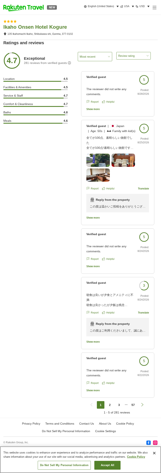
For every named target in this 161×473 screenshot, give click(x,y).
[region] (80, 459)
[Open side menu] (154, 7)
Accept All (107, 465)
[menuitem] (102, 6)
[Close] (154, 453)
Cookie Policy (136, 456)
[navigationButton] (91, 405)
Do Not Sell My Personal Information (64, 465)
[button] (23, 7)
